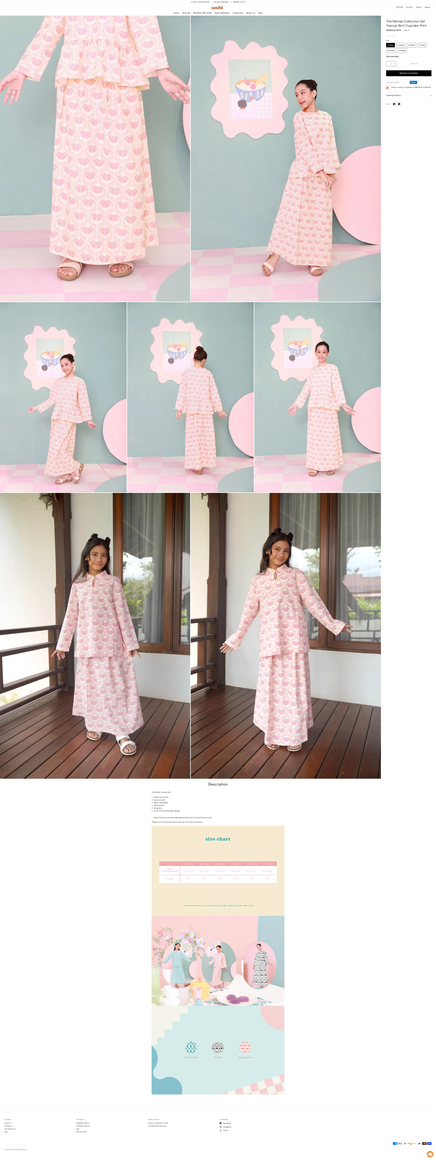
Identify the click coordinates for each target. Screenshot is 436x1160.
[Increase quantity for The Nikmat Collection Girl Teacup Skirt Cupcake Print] (394, 63)
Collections (238, 13)
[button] (430, 1154)
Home (176, 13)
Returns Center (81, 1132)
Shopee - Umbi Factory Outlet (158, 1123)
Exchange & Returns (83, 1126)
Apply (413, 82)
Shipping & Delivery (82, 1123)
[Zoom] (95, 159)
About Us (250, 13)
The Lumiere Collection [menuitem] (244, 19)
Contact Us (8, 1126)
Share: (388, 104)
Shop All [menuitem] (198, 19)
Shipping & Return (393, 95)
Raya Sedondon (222, 13)
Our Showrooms (10, 1129)
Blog (260, 13)
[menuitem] (176, 13)
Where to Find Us (154, 1119)
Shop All (186, 13)
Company (8, 1119)
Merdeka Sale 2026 (202, 13)
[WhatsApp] (399, 104)
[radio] (390, 45)
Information (80, 1119)
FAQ (77, 1129)
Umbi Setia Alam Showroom (157, 1126)
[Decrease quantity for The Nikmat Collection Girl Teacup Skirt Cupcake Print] (388, 63)
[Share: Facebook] (394, 104)
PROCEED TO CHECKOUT (409, 73)
